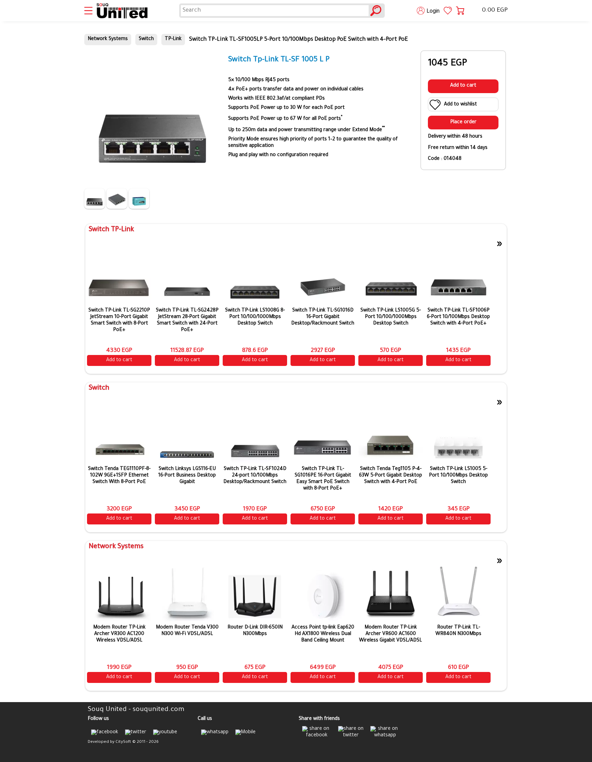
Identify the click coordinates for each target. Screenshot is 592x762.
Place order (463, 122)
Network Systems (108, 39)
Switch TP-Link (111, 230)
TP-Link (173, 39)
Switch (146, 39)
